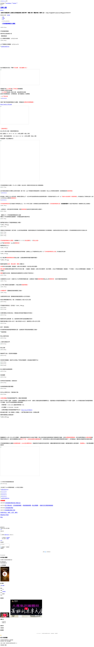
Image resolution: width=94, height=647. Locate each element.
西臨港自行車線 (4, 514)
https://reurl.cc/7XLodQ (6, 104)
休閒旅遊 (8, 15)
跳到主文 (2, 10)
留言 (8, 534)
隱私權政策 (52, 633)
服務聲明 (56, 633)
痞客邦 (6, 534)
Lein (1, 529)
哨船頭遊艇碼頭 (27, 505)
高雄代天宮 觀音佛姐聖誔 (46, 505)
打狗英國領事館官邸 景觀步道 (12, 503)
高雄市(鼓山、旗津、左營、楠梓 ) (9, 512)
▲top (1, 540)
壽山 (1, 517)
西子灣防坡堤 (8, 505)
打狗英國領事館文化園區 (8, 23)
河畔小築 (3, 7)
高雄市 (7, 538)
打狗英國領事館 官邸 (9, 510)
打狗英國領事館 (17, 505)
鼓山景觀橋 (35, 505)
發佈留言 (2, 548)
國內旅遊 (8, 537)
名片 (3, 19)
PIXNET (40, 633)
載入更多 (2, 542)
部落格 (3, 18)
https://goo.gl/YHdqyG (26, 409)
